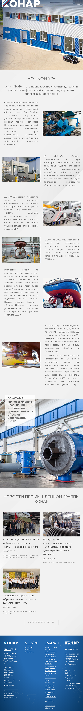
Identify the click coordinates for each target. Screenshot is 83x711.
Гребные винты (50, 697)
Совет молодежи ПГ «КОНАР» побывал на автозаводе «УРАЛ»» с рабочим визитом (21, 543)
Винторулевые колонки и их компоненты (50, 685)
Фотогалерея (29, 652)
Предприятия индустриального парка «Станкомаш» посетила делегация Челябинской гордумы (57, 546)
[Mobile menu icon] (79, 4)
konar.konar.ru (9, 685)
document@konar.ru (12, 680)
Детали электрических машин (50, 678)
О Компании (29, 647)
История (28, 649)
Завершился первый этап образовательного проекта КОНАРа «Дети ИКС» (19, 599)
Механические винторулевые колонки (50, 692)
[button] (45, 124)
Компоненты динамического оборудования (50, 656)
